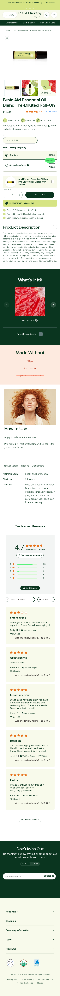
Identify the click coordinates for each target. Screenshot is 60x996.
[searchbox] (20, 599)
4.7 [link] (40, 111)
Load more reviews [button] (30, 819)
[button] (42, 637)
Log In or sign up (35, 218)
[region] (28, 564)
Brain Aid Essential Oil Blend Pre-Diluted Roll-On (32, 30)
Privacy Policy (13, 979)
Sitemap (40, 983)
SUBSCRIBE (49, 876)
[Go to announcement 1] (26, 7)
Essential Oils (12, 23)
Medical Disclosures (25, 983)
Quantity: (7, 189)
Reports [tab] (25, 465)
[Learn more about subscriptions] (28, 165)
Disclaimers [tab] (38, 465)
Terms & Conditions (45, 979)
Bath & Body (29, 23)
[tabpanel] (30, 489)
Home (8, 30)
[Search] (47, 15)
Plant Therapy (29, 974)
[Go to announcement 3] (33, 7)
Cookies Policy (28, 979)
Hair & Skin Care (47, 23)
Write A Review (30, 588)
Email (26, 863)
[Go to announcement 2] (30, 7)
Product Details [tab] (10, 465)
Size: (5, 135)
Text (36, 863)
